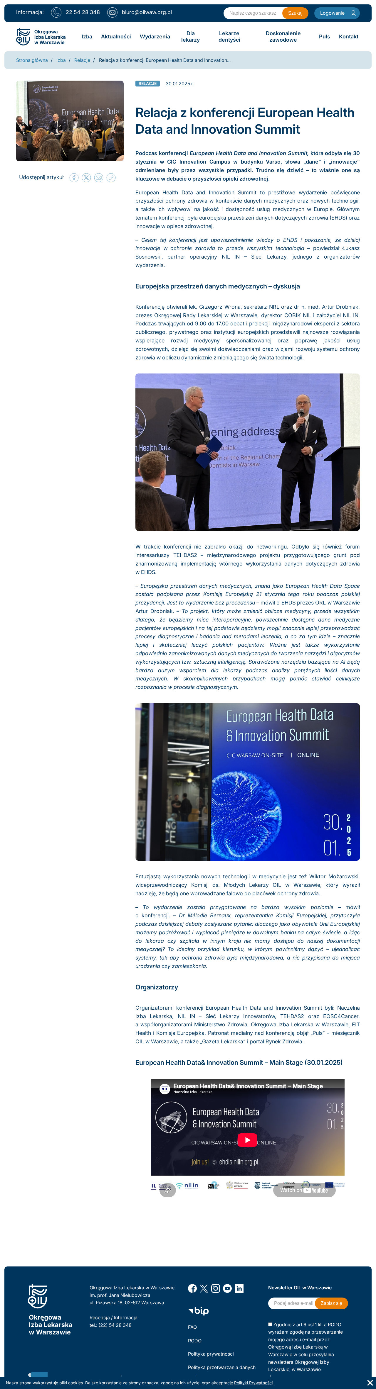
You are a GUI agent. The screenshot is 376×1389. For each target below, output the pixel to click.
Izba (61, 60)
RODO (195, 1341)
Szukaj (295, 13)
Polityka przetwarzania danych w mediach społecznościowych (222, 1371)
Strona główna (32, 60)
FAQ (192, 1327)
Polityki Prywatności (253, 1382)
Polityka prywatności (211, 1354)
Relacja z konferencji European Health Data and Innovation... (165, 60)
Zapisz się (331, 1303)
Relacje (82, 60)
